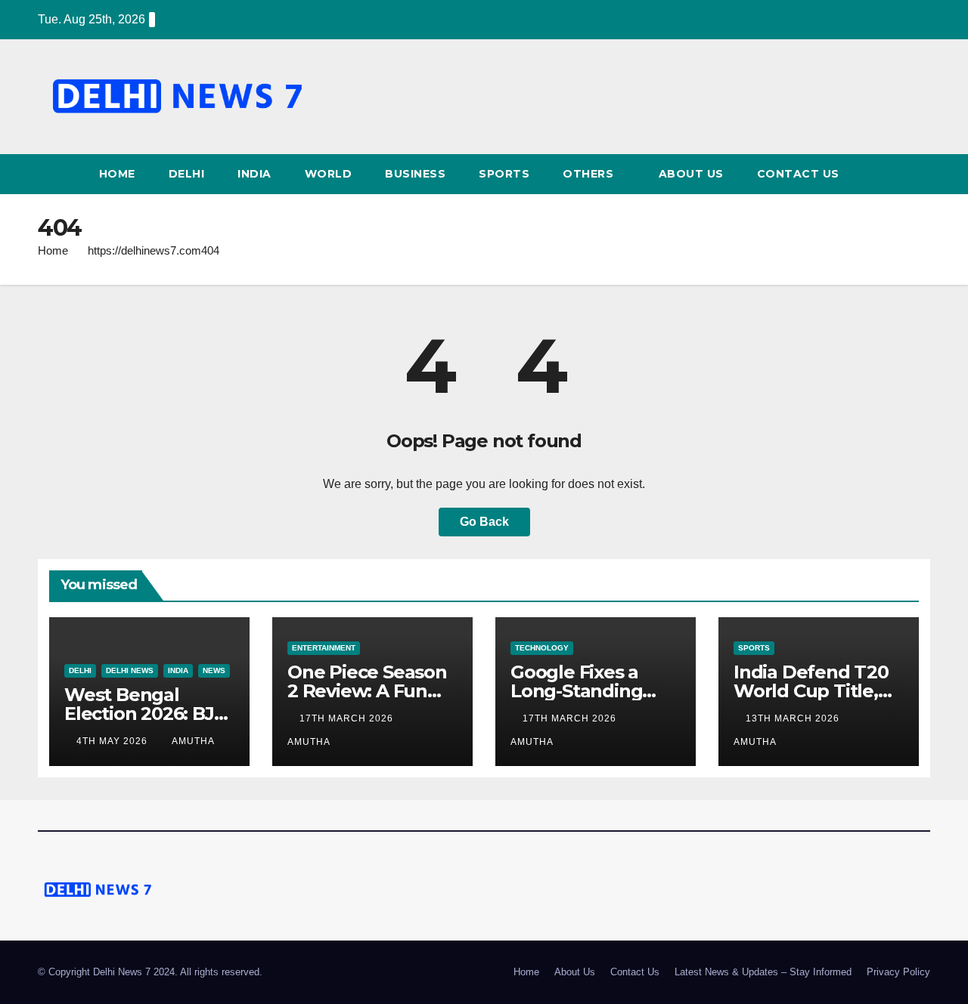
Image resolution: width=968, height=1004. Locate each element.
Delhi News (130, 670)
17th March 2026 (347, 718)
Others (590, 174)
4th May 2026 (113, 741)
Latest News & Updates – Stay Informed (763, 972)
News (214, 670)
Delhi (187, 174)
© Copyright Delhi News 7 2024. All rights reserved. (150, 972)
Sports (504, 174)
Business (415, 174)
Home (117, 174)
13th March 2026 (794, 718)
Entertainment (323, 648)
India (254, 174)
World (328, 174)
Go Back (484, 521)
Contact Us (798, 174)
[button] (919, 174)
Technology (542, 648)
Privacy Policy (898, 972)
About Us (691, 174)
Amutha (193, 741)
